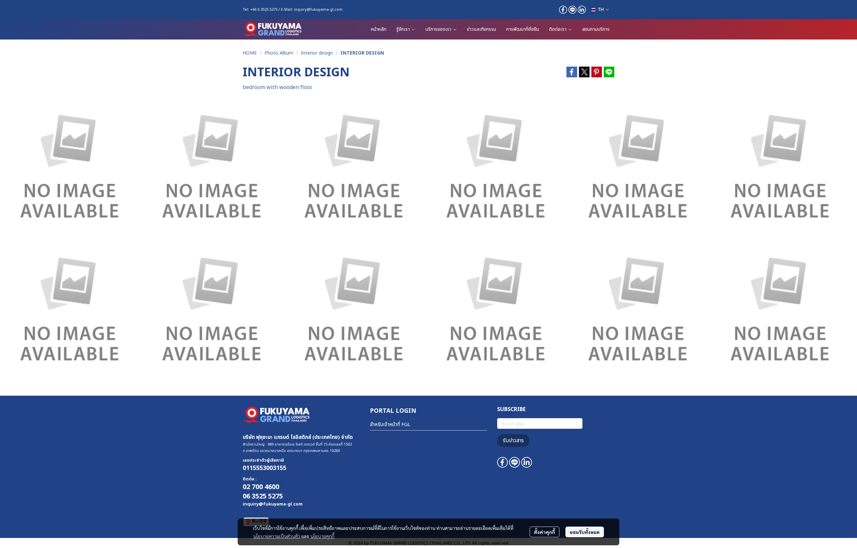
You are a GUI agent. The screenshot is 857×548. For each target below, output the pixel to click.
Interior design (317, 53)
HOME (250, 53)
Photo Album (278, 53)
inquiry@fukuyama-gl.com (318, 9)
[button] (600, 9)
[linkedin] (582, 9)
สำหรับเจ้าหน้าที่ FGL (390, 424)
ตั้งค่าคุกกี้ (544, 532)
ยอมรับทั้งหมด (585, 532)
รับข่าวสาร (513, 441)
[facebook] (563, 9)
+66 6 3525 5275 (264, 9)
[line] (572, 9)
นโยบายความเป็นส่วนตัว (276, 536)
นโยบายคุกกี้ (322, 536)
